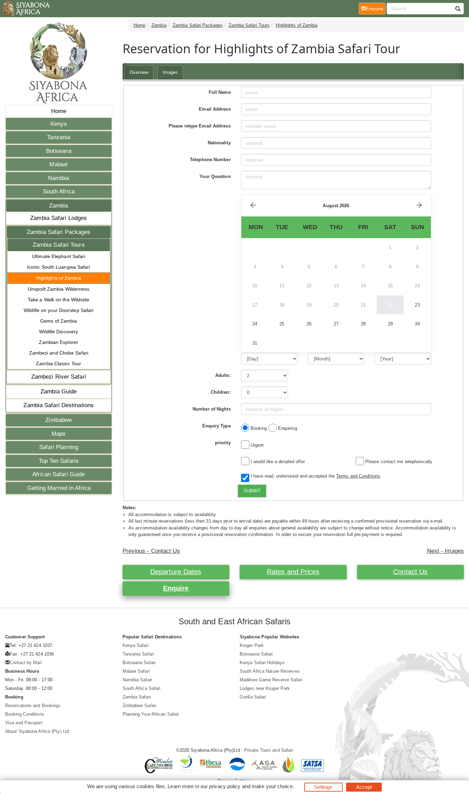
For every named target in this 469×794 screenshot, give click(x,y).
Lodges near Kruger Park (265, 688)
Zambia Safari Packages (58, 232)
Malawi (58, 164)
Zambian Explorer (58, 342)
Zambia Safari (137, 697)
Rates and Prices (293, 571)
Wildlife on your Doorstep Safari (58, 310)
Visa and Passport (24, 722)
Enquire (176, 588)
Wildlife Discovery (58, 331)
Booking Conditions (24, 714)
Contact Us (410, 571)
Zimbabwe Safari (140, 705)
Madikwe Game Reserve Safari (271, 679)
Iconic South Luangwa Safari (58, 267)
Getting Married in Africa (59, 488)
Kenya (58, 124)
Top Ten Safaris (59, 461)
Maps (59, 433)
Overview (139, 72)
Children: (221, 392)
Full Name (220, 92)
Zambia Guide (59, 391)
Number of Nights (212, 409)
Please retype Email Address (200, 125)
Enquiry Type (216, 425)
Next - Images (445, 551)
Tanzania (58, 137)
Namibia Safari (137, 679)
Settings (323, 787)
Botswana (58, 151)
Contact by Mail (26, 662)
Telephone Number (210, 159)
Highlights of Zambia (58, 278)
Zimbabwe (58, 420)
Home (58, 111)
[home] (25, 8)
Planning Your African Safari (151, 714)
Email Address (214, 109)
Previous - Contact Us (151, 551)
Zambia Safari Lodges (58, 218)
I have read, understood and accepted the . (314, 476)
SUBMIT (252, 490)
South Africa (59, 191)
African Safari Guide (58, 474)
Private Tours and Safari (268, 750)
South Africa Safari (142, 688)
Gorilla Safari (253, 697)
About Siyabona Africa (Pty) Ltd (37, 731)
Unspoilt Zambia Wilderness (59, 289)
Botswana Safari (139, 662)
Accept (364, 787)
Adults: (223, 375)
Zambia (58, 205)
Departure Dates (176, 571)
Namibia (58, 178)
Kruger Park (252, 645)
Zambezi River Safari (58, 376)
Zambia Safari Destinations (58, 405)
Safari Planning (59, 447)
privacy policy (224, 786)
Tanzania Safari (138, 654)
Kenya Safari (136, 645)
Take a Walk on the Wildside (59, 299)
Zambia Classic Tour (58, 363)
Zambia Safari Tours (59, 245)
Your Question (214, 176)
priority (223, 442)
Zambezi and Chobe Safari (58, 353)
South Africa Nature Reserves (270, 671)
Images (170, 72)
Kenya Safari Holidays (262, 662)
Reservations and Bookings (33, 705)
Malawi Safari (136, 671)
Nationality (219, 142)
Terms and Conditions (358, 476)
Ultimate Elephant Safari (58, 256)
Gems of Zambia (58, 321)
